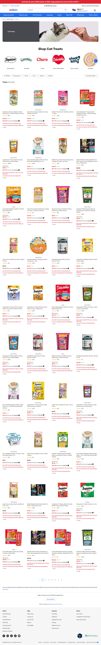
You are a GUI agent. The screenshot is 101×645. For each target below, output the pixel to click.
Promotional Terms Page (56, 604)
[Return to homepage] (13, 10)
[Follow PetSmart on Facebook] (4, 636)
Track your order (14, 5)
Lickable (90, 68)
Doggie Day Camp (56, 619)
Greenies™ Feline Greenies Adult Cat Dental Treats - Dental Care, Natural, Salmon (85, 210)
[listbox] (50, 60)
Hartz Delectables (58, 68)
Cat (4, 19)
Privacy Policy (53, 642)
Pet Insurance (55, 628)
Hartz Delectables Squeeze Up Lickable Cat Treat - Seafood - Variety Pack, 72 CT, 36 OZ (62, 553)
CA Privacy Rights (81, 642)
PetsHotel (54, 616)
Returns (29, 622)
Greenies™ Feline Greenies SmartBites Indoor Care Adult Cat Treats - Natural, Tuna (86, 553)
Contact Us (30, 616)
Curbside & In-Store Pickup (83, 616)
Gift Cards (5, 622)
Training (54, 622)
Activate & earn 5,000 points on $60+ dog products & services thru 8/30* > (50, 2)
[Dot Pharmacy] (91, 636)
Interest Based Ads (62, 642)
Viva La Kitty (74, 68)
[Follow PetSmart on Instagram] (7, 636)
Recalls (40, 642)
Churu (42, 68)
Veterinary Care (56, 625)
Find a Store (79, 614)
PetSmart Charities (7, 631)
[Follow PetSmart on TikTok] (15, 636)
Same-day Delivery (81, 619)
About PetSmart (7, 614)
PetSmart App (6, 628)
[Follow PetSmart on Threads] (11, 636)
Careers (5, 616)
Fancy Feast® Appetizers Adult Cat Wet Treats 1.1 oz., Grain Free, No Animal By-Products (13, 406)
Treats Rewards (7, 619)
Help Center (30, 614)
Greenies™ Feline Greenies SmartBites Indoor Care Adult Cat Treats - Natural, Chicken (62, 455)
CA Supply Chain (71, 642)
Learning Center (7, 625)
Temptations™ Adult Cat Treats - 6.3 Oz (86, 504)
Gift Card (4, 5)
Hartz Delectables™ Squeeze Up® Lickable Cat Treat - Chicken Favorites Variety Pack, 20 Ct (86, 113)
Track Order (30, 619)
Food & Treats (9, 19)
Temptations (10, 68)
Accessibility (30, 625)
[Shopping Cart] (97, 11)
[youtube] (19, 636)
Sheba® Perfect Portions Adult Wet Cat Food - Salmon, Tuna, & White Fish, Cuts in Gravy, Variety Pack (86, 161)
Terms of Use (46, 642)
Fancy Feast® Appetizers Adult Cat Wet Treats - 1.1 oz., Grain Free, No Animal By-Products (86, 455)
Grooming (54, 614)
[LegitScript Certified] (79, 635)
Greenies (26, 68)
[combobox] (47, 9)
